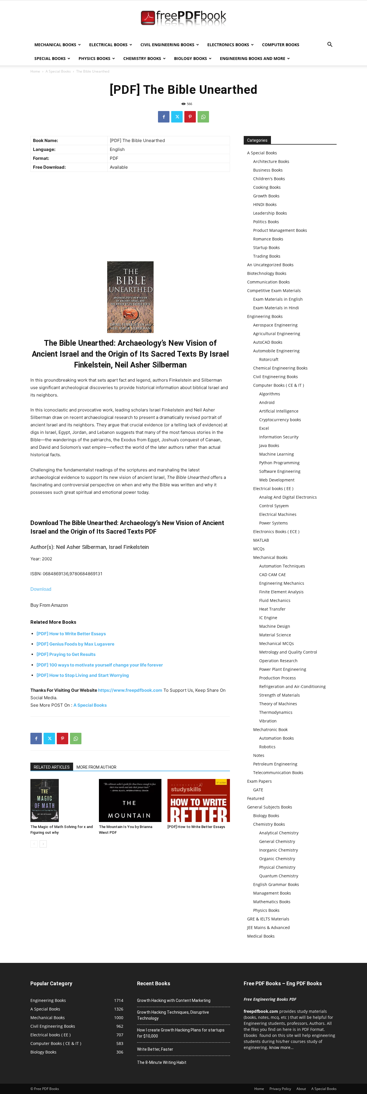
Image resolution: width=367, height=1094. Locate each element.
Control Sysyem (274, 505)
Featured (255, 798)
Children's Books (269, 178)
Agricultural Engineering (276, 333)
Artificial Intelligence (278, 411)
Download (40, 589)
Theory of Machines (278, 703)
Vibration (268, 721)
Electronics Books (228, 44)
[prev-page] (34, 844)
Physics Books (94, 58)
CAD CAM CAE (272, 574)
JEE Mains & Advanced (268, 927)
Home (35, 71)
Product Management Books (280, 230)
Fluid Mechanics (274, 600)
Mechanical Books (55, 44)
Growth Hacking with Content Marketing (173, 1000)
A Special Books (58, 71)
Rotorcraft (268, 359)
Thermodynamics (275, 712)
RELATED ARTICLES (52, 767)
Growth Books (266, 196)
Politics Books (266, 221)
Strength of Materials (279, 695)
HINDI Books (265, 204)
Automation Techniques (282, 566)
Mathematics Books (271, 901)
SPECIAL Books (50, 58)
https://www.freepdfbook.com (130, 690)
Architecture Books (271, 161)
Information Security (278, 437)
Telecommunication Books (278, 772)
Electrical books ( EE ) (273, 488)
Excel (264, 428)
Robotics (267, 746)
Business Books (268, 170)
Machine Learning (276, 454)
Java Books (269, 445)
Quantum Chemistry (278, 876)
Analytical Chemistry (278, 832)
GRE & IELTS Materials (268, 919)
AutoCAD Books (267, 342)
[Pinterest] (190, 117)
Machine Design (274, 626)
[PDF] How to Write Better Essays (196, 827)
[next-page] (43, 844)
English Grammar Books (276, 884)
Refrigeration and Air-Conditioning (292, 686)
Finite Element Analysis (281, 591)
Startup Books (266, 247)
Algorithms (269, 394)
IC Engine (268, 617)
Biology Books (190, 58)
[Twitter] (177, 117)
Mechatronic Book (270, 729)
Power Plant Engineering (282, 669)
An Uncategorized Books (270, 264)
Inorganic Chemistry (278, 850)
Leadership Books (270, 213)
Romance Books (268, 239)
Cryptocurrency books (280, 419)
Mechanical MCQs (276, 643)
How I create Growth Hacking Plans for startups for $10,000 (181, 1033)
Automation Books (276, 738)
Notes (258, 755)
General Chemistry (277, 841)
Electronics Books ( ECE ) (276, 531)
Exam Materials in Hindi (276, 307)
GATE (258, 789)
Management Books (272, 893)
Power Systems (273, 523)
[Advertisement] (130, 218)
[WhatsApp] (203, 117)
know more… (281, 1047)
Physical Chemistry (277, 867)
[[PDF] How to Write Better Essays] (198, 800)
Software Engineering (279, 471)
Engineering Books (265, 316)
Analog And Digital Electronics (288, 497)
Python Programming (279, 462)
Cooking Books (267, 187)
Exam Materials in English (278, 299)
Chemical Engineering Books (280, 368)
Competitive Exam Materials (274, 290)
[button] (330, 45)
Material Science (275, 635)
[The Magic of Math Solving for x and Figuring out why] (61, 800)
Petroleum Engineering (275, 764)
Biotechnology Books (266, 273)
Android (267, 402)
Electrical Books (108, 44)
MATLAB (261, 540)
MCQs (259, 548)
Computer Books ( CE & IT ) (278, 385)
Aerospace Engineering (275, 325)
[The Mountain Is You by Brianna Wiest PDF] (130, 800)
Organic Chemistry (277, 858)
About (301, 1088)
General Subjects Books (269, 807)
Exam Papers (259, 781)
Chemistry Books (142, 58)
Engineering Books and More (252, 58)
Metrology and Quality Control (288, 652)
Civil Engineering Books (167, 44)
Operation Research (278, 660)
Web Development (276, 480)
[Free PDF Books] (183, 19)
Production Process (277, 678)
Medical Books (261, 936)
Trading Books (266, 256)
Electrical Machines (277, 514)
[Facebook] (163, 117)
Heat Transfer (272, 609)
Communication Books (268, 282)
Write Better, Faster (155, 1049)
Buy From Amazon (49, 605)
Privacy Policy (280, 1088)
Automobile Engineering (276, 350)
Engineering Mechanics (281, 583)
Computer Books (280, 44)
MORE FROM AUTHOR (96, 767)
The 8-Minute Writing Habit (161, 1062)
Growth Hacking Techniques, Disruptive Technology (173, 1015)
